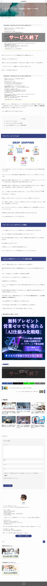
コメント (5, 444)
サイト (4, 468)
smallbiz (23, 1)
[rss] (24, 583)
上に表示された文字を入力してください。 (11, 478)
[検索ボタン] (45, 1)
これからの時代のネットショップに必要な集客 (16, 125)
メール (5, 464)
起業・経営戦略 (5, 10)
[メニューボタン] (1, 1)
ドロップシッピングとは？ (11, 121)
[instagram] (23, 583)
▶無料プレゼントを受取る (23, 535)
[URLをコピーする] (40, 383)
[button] (7, 383)
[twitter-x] (22, 583)
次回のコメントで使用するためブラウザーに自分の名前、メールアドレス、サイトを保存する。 (21, 473)
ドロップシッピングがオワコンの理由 (14, 123)
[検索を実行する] (44, 541)
